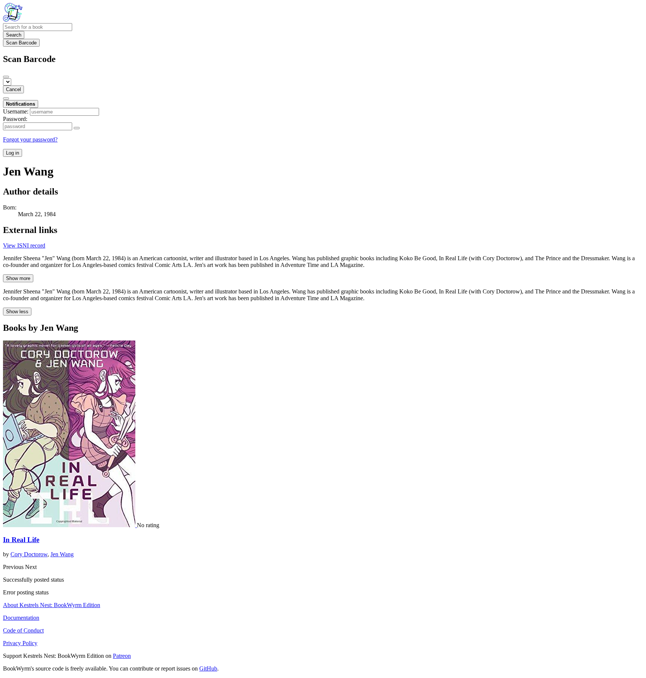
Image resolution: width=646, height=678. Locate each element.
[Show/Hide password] (77, 128)
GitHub (208, 668)
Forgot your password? (30, 139)
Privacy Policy (20, 643)
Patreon (122, 656)
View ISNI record (24, 245)
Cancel (13, 89)
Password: (15, 119)
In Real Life (21, 540)
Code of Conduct (23, 630)
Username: (15, 111)
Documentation (21, 618)
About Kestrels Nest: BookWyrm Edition (51, 605)
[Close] (6, 77)
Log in (12, 153)
